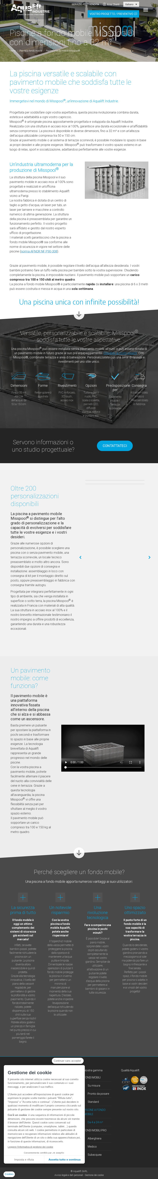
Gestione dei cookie (94, 1175)
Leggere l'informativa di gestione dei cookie (30, 1147)
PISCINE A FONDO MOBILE (95, 1112)
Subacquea (95, 1154)
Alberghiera (94, 1138)
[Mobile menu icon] (145, 9)
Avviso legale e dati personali (69, 1175)
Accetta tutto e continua (65, 1159)
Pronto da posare (98, 1093)
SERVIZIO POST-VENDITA (85, 4)
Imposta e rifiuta (24, 1159)
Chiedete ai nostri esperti (120, 353)
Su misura (94, 1085)
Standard (93, 1101)
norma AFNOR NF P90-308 (39, 251)
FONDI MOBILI (92, 1077)
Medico (92, 1146)
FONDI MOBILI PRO (95, 1130)
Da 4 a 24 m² (95, 1122)
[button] (80, 557)
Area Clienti (113, 4)
